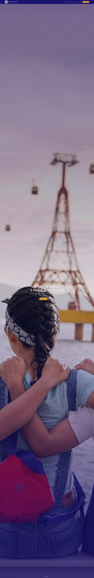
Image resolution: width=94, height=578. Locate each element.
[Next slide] (91, 289)
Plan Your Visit (43, 298)
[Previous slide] (2, 289)
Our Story (51, 298)
